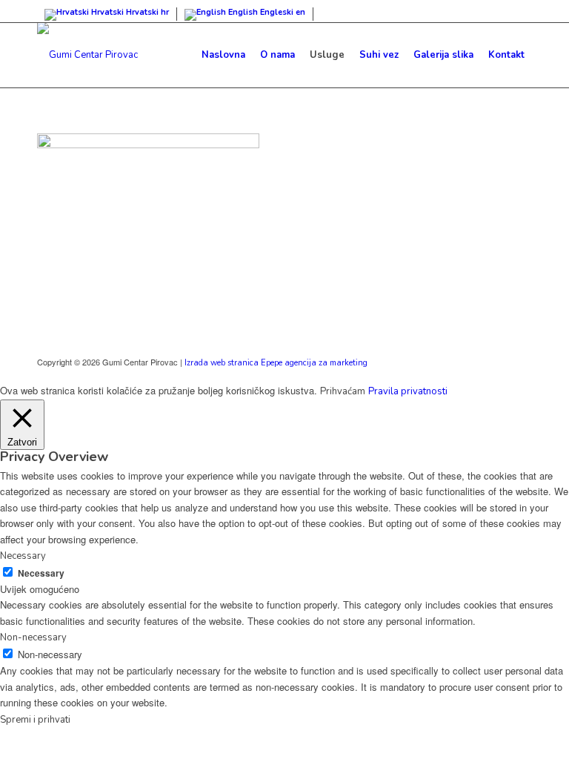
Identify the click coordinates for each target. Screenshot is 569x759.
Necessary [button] (23, 556)
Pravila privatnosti (407, 391)
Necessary (41, 573)
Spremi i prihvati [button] (35, 719)
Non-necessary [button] (33, 637)
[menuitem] (223, 54)
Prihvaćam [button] (342, 391)
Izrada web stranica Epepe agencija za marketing (275, 362)
